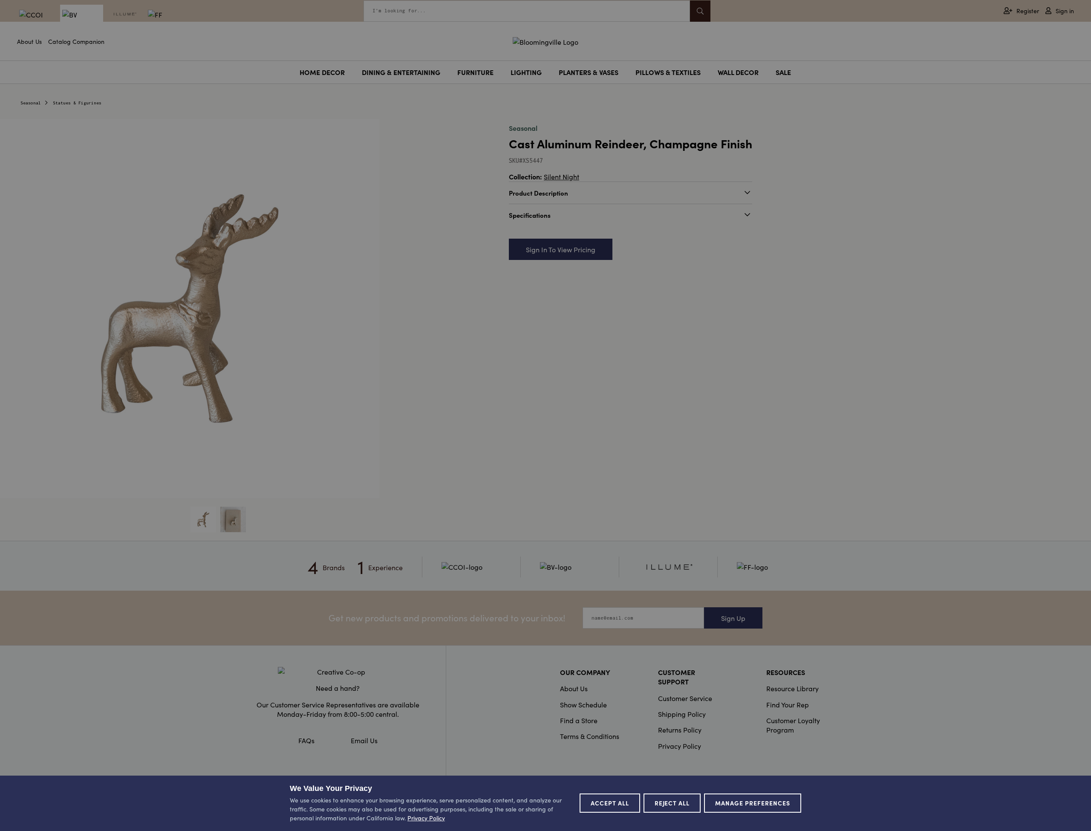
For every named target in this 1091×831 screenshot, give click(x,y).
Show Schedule (583, 704)
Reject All (672, 803)
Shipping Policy (682, 713)
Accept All (610, 803)
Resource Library (792, 688)
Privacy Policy (679, 745)
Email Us (364, 740)
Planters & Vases (588, 72)
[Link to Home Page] (545, 40)
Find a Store (578, 720)
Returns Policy (679, 729)
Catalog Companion (76, 41)
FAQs (306, 740)
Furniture (475, 72)
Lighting (526, 72)
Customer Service (685, 698)
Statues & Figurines (77, 103)
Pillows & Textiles (668, 72)
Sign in (1065, 11)
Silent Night (561, 176)
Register (1027, 11)
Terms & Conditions (589, 736)
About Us (29, 41)
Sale (783, 72)
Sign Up (733, 618)
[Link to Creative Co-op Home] (338, 671)
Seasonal (30, 103)
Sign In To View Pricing (560, 249)
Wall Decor (738, 72)
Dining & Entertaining (401, 72)
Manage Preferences (752, 803)
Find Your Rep (787, 704)
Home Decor (322, 72)
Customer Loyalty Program (793, 725)
